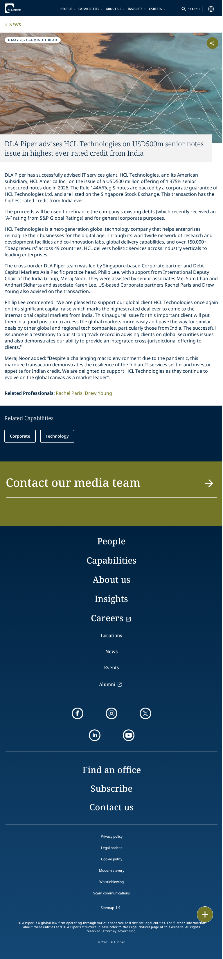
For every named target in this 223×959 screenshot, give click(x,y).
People (66, 9)
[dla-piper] (22, 8)
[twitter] (145, 713)
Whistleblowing (111, 881)
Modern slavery (111, 870)
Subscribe (111, 788)
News (15, 24)
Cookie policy (111, 859)
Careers (155, 9)
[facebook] (77, 713)
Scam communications (111, 893)
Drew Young (98, 393)
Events (111, 667)
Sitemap (107, 907)
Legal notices (111, 847)
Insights (135, 9)
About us (113, 9)
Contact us (111, 807)
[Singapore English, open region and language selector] (211, 9)
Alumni (107, 684)
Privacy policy (112, 836)
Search (193, 9)
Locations (111, 635)
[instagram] (111, 713)
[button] (111, 486)
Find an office (111, 770)
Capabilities (89, 9)
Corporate (20, 436)
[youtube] (128, 735)
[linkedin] (94, 735)
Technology (57, 436)
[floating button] (205, 914)
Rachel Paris (69, 393)
